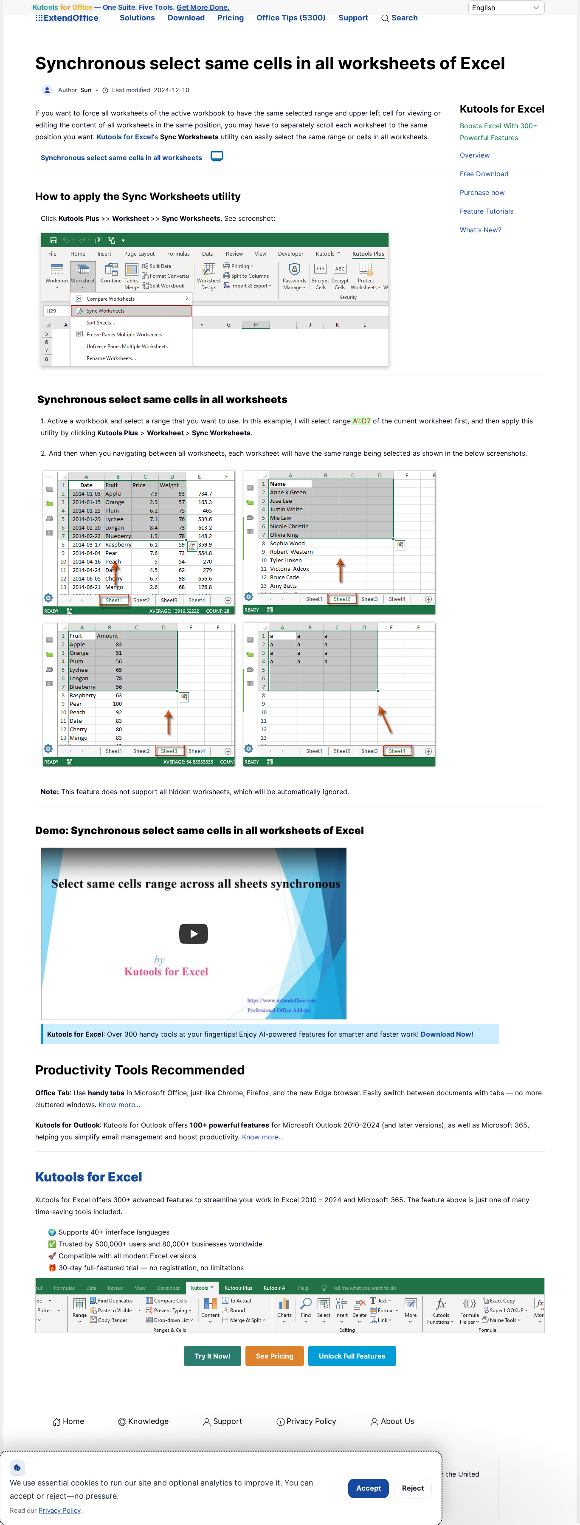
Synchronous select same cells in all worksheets (121, 157)
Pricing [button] (230, 17)
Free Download (484, 173)
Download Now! (447, 1034)
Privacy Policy (311, 1421)
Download (186, 17)
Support (353, 17)
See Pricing (274, 1356)
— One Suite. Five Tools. (131, 7)
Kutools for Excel (125, 136)
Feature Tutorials (486, 211)
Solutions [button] (137, 17)
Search (404, 17)
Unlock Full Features (352, 1356)
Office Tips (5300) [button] (291, 17)
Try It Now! (212, 1356)
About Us (397, 1421)
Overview (475, 155)
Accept (368, 1488)
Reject (413, 1488)
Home (73, 1421)
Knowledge (148, 1421)
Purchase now (482, 192)
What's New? (480, 230)
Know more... (119, 1104)
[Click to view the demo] (212, 157)
